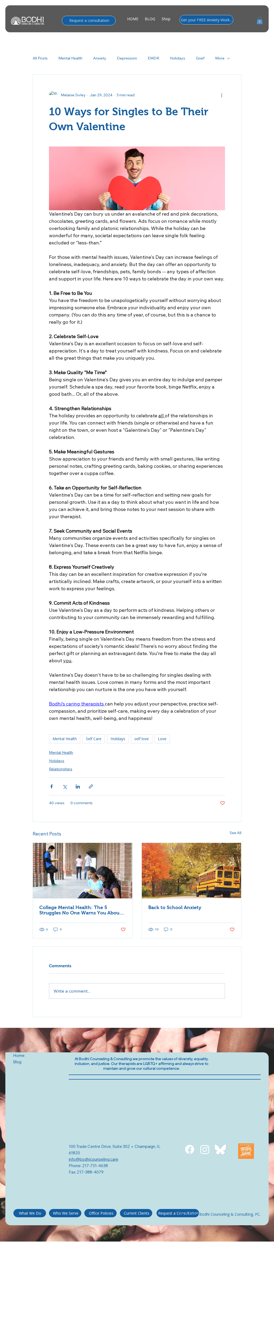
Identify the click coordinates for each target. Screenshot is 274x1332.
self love (141, 738)
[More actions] (222, 95)
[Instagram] (205, 1149)
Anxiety (99, 58)
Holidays (177, 58)
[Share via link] (90, 786)
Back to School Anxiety (174, 907)
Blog (17, 1061)
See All (235, 832)
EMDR (153, 58)
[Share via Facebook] (51, 786)
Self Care (93, 738)
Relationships (60, 769)
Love (162, 738)
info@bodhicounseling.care (93, 1159)
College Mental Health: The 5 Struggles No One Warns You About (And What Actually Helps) (80, 910)
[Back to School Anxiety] (191, 870)
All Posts (40, 58)
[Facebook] (190, 1149)
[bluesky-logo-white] (220, 1149)
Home (19, 1055)
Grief (200, 58)
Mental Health (70, 58)
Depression (127, 58)
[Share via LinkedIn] (77, 786)
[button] (260, 20)
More (219, 58)
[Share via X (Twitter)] (64, 786)
